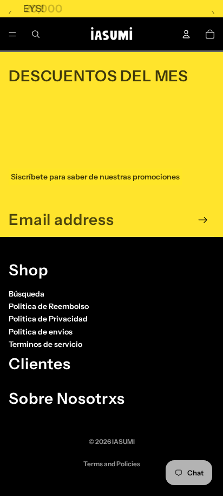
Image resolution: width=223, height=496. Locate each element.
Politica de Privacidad (48, 319)
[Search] (36, 34)
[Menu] (12, 34)
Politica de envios (41, 332)
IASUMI (123, 441)
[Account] (186, 34)
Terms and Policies (111, 464)
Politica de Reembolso (49, 306)
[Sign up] (203, 220)
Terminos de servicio (45, 344)
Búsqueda (26, 293)
